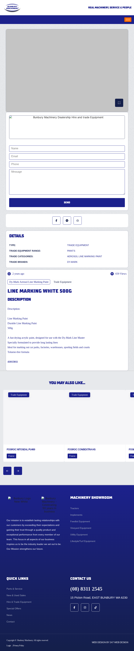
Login (9, 645)
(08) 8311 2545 (86, 589)
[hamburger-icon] (128, 19)
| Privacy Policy (18, 645)
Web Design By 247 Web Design (110, 642)
